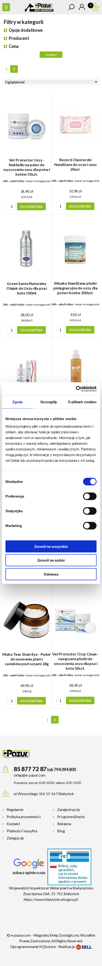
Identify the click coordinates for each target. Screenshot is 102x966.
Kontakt (13, 823)
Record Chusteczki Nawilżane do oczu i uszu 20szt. (75, 164)
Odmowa (51, 574)
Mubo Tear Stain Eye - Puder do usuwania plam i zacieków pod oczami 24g (26, 659)
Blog (61, 831)
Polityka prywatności (24, 816)
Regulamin (15, 809)
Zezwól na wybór (51, 560)
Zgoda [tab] (17, 402)
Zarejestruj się (68, 809)
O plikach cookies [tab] (82, 402)
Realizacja (66, 946)
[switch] (90, 496)
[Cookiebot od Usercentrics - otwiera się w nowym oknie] (76, 389)
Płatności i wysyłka (22, 831)
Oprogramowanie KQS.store (33, 946)
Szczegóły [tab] (48, 402)
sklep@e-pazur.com (29, 775)
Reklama (64, 823)
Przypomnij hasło (71, 816)
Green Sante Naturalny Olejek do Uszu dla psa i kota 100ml (26, 288)
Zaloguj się (15, 838)
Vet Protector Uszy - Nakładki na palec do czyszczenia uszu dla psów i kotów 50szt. (26, 167)
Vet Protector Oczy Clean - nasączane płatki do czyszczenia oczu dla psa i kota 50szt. (75, 661)
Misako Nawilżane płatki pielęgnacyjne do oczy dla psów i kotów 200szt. (75, 288)
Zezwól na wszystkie (51, 546)
